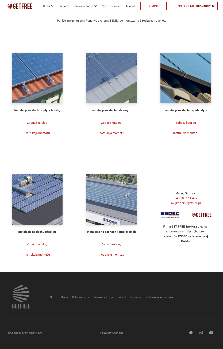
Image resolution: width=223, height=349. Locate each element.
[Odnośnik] (19, 6)
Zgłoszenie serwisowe (159, 297)
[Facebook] (191, 332)
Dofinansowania (81, 297)
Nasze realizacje (103, 297)
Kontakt (122, 297)
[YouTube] (211, 332)
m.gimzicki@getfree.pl (186, 203)
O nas (53, 297)
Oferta (64, 297)
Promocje (135, 297)
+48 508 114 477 (185, 198)
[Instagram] (201, 332)
